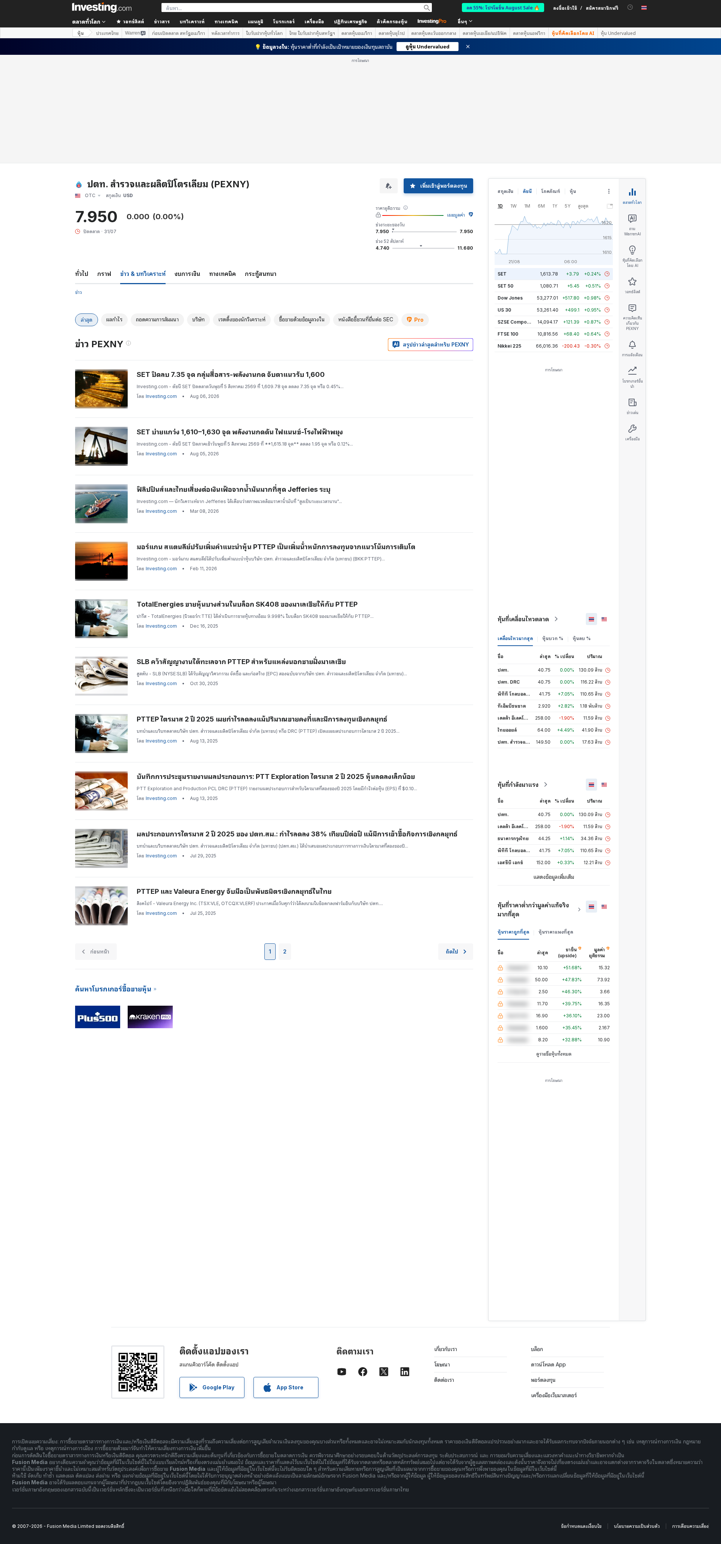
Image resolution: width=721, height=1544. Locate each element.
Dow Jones (510, 298)
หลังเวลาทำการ (225, 33)
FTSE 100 (508, 334)
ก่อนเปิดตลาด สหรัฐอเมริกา (178, 33)
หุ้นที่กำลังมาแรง (518, 784)
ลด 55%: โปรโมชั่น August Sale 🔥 (503, 7)
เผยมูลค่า (456, 215)
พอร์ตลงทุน (543, 1380)
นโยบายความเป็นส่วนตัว (637, 1526)
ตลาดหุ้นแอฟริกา (529, 33)
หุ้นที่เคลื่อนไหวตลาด (523, 619)
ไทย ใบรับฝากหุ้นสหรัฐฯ (312, 33)
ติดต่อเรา (444, 1380)
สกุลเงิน (505, 191)
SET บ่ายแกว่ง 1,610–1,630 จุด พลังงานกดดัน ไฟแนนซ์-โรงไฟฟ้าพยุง (240, 432)
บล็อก (537, 1349)
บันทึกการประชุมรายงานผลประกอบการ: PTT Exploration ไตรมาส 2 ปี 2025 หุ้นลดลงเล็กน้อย (276, 776)
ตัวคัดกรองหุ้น (392, 21)
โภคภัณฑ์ (550, 191)
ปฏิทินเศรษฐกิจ (350, 21)
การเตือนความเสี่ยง (690, 1526)
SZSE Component (517, 322)
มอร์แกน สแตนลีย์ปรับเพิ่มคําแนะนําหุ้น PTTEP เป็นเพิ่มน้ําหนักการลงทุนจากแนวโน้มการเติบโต (276, 547)
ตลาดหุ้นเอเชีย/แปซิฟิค (485, 33)
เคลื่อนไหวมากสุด (515, 638)
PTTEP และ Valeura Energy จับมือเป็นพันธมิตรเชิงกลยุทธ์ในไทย (234, 891)
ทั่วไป (81, 273)
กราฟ (104, 273)
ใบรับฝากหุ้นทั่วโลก (264, 33)
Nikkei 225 (509, 346)
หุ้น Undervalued (618, 33)
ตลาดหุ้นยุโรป (392, 33)
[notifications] (630, 7)
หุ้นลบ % (582, 638)
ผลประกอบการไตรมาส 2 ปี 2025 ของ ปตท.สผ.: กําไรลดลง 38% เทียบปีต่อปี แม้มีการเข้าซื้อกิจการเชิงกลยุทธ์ (297, 834)
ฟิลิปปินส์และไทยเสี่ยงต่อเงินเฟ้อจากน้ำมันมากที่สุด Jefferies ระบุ (233, 489)
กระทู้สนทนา (260, 273)
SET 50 (505, 286)
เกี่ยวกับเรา (445, 1349)
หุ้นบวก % (552, 638)
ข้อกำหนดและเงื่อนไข (581, 1526)
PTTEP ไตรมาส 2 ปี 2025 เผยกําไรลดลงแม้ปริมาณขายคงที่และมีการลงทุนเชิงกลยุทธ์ (262, 719)
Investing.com (161, 396)
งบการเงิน (187, 273)
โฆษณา (442, 1364)
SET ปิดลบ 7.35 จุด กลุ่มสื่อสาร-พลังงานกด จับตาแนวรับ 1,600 (231, 374)
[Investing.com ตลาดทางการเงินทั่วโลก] (101, 7)
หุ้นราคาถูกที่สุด (513, 932)
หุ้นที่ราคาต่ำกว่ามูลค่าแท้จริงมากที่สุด (533, 909)
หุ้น (80, 32)
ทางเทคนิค (222, 273)
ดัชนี (527, 191)
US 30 (504, 310)
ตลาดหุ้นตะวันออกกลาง (433, 33)
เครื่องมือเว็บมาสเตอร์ (554, 1395)
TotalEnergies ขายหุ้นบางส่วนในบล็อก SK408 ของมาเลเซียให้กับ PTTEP (247, 604)
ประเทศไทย (107, 33)
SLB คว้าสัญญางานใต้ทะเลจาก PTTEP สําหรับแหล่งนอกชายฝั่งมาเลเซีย (241, 662)
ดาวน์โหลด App (548, 1364)
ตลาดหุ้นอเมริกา (356, 33)
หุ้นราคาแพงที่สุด (555, 932)
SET (502, 274)
